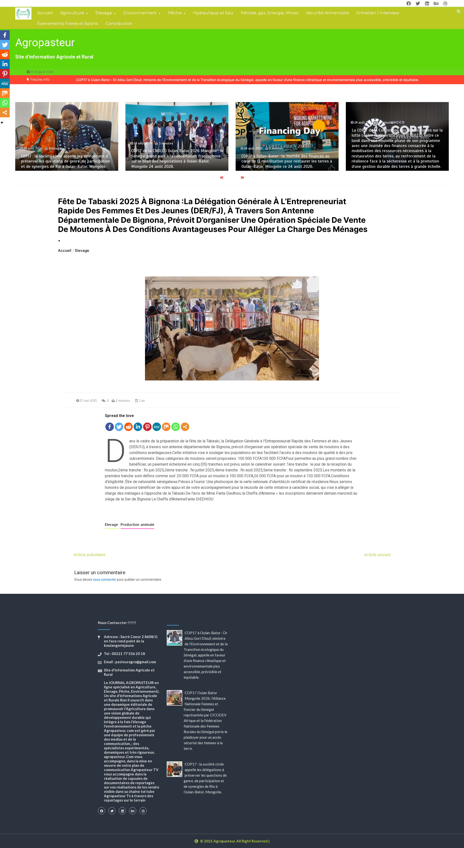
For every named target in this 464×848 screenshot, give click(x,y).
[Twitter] (119, 427)
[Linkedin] (138, 427)
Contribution (119, 23)
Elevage (103, 12)
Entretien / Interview (377, 12)
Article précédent (89, 554)
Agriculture (72, 12)
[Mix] (166, 427)
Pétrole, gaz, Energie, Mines (269, 12)
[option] (247, 79)
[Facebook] (109, 427)
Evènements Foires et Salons (67, 23)
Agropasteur (45, 42)
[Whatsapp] (175, 427)
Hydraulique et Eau (213, 12)
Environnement (140, 12)
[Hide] (2, 123)
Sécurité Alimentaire (327, 12)
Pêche (175, 12)
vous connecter (104, 579)
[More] (185, 427)
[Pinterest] (147, 427)
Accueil (45, 12)
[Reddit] (128, 427)
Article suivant (377, 554)
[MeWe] (156, 427)
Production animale (137, 524)
